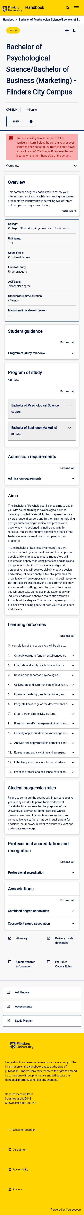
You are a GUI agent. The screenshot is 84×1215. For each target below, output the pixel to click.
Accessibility (20, 1169)
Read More (69, 211)
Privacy (17, 1189)
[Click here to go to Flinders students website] (12, 10)
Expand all (67, 342)
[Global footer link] (21, 1046)
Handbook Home (8, 19)
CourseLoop (73, 1209)
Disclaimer (19, 1149)
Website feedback (24, 1129)
